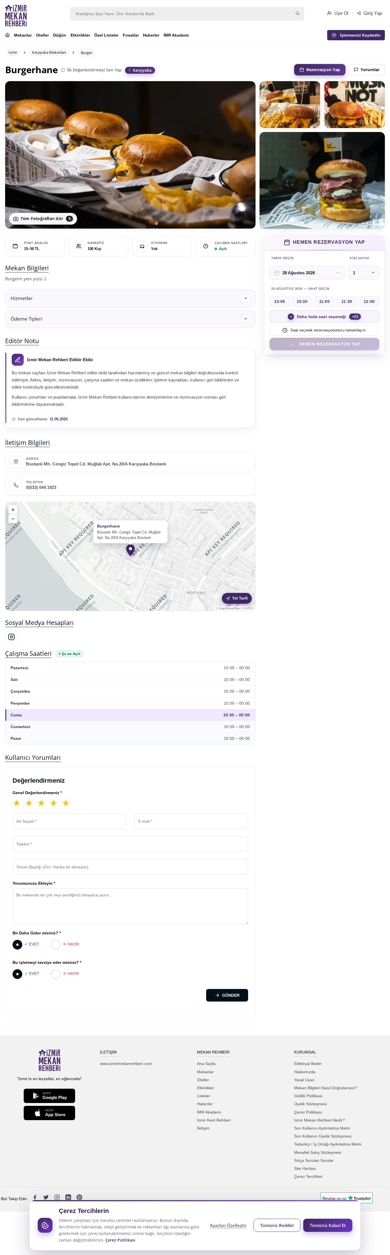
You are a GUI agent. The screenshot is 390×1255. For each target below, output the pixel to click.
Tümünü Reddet (277, 1225)
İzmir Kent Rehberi (214, 1120)
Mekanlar (23, 35)
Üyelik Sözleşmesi (310, 1104)
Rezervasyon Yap (323, 69)
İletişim (203, 1128)
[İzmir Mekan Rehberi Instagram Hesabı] (57, 1198)
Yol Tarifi (240, 598)
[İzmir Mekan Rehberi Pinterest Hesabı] (79, 1198)
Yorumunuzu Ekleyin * (34, 883)
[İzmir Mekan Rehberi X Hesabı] (46, 1198)
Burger (86, 52)
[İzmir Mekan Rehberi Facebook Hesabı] (35, 1198)
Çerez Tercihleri (308, 1176)
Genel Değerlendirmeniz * (37, 792)
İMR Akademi (176, 35)
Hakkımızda (304, 1072)
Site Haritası (305, 1168)
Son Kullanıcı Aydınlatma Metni (322, 1128)
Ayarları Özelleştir (228, 1225)
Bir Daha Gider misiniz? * (37, 933)
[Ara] (297, 13)
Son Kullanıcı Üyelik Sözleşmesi (322, 1136)
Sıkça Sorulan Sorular (313, 1160)
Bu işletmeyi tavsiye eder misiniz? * (47, 962)
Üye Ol (340, 13)
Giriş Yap (372, 13)
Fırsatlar (131, 35)
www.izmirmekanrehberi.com (126, 1063)
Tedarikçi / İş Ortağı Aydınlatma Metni (327, 1144)
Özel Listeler (106, 35)
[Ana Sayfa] (7, 35)
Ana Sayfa (206, 1063)
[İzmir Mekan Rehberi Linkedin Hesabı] (68, 1198)
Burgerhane (31, 69)
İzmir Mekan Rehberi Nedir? (319, 1120)
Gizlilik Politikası (308, 1096)
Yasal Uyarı (304, 1080)
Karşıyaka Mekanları (49, 52)
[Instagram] (11, 637)
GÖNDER (231, 995)
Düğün (59, 35)
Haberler (151, 35)
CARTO (249, 608)
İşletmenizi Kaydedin (359, 35)
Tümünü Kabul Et (328, 1225)
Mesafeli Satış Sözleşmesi (317, 1152)
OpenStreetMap (229, 608)
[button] (130, 298)
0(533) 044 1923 (41, 487)
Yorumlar (370, 69)
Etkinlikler (80, 35)
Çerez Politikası (308, 1112)
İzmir (13, 52)
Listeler (203, 1096)
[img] (130, 556)
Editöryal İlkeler (308, 1063)
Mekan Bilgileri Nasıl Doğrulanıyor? (325, 1088)
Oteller (42, 35)
